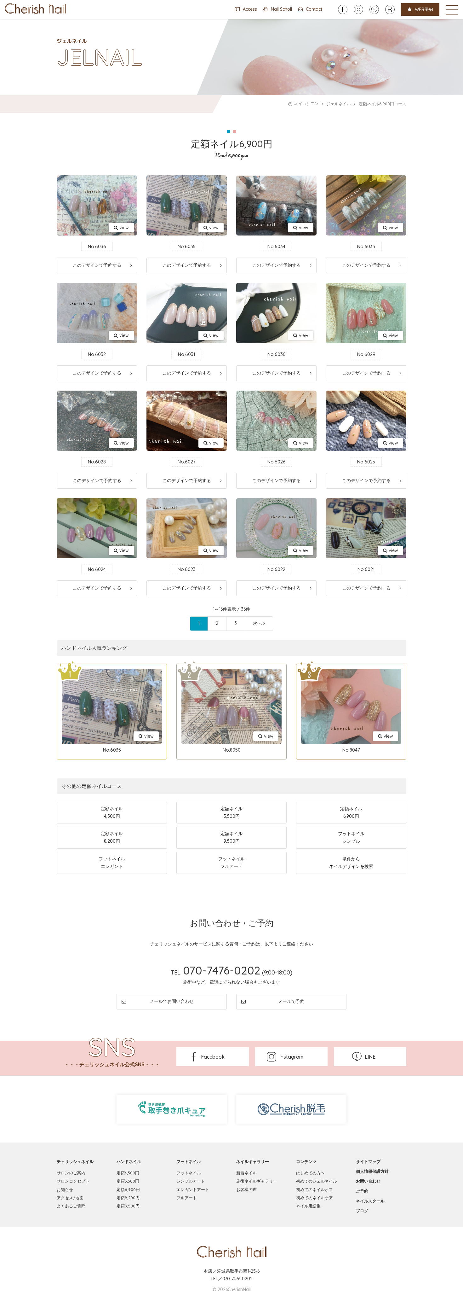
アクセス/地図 (70, 1197)
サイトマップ (368, 1161)
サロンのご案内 (71, 1172)
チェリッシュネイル (75, 1161)
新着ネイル (246, 1172)
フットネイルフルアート (231, 862)
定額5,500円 (128, 1181)
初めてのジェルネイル (316, 1181)
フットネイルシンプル (351, 837)
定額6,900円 (128, 1189)
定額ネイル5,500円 (231, 812)
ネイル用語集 (308, 1205)
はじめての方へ (310, 1172)
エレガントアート (192, 1189)
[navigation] (452, 9)
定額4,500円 (128, 1172)
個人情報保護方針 (372, 1171)
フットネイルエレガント (112, 862)
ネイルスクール (370, 1200)
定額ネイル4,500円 (112, 812)
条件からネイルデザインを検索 (351, 862)
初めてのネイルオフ (314, 1189)
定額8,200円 (128, 1197)
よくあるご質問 (71, 1205)
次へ (257, 623)
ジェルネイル (338, 103)
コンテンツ (306, 1161)
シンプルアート (190, 1181)
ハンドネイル (129, 1161)
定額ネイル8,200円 (112, 837)
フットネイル (188, 1161)
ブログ (362, 1210)
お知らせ (65, 1189)
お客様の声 (246, 1189)
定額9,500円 (128, 1205)
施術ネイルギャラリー (256, 1181)
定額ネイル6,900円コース (382, 103)
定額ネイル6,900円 (351, 812)
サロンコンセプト (73, 1181)
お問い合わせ (368, 1181)
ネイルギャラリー (252, 1161)
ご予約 (362, 1191)
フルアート (186, 1197)
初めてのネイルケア (314, 1197)
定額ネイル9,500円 (231, 837)
